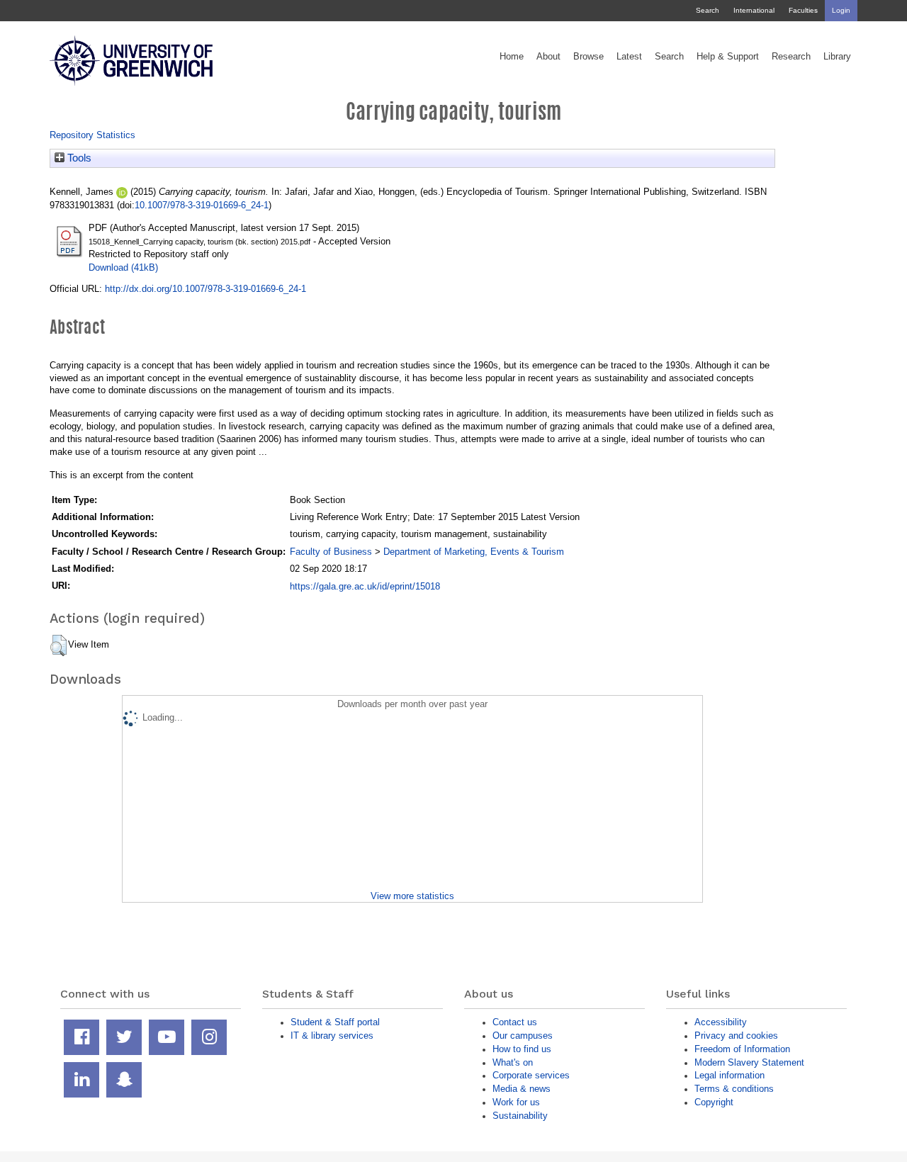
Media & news (521, 1088)
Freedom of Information (742, 1049)
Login (841, 10)
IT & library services (332, 1035)
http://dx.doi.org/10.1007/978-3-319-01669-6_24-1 (205, 288)
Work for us (516, 1102)
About (548, 57)
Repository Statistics (92, 135)
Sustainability (520, 1115)
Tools (77, 158)
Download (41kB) (123, 267)
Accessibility (720, 1022)
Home (512, 57)
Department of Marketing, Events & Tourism (473, 551)
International (753, 10)
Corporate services (531, 1075)
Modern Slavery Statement (749, 1062)
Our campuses (522, 1035)
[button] (58, 645)
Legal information (729, 1075)
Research (791, 57)
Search (707, 10)
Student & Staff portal (335, 1022)
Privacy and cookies (736, 1035)
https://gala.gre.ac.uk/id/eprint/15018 (365, 586)
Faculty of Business (331, 551)
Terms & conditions (734, 1088)
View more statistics (412, 896)
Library (837, 57)
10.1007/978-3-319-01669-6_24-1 (202, 205)
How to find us (521, 1049)
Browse (588, 57)
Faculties (803, 10)
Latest (629, 57)
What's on (512, 1062)
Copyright (713, 1102)
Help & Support (728, 57)
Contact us (514, 1022)
